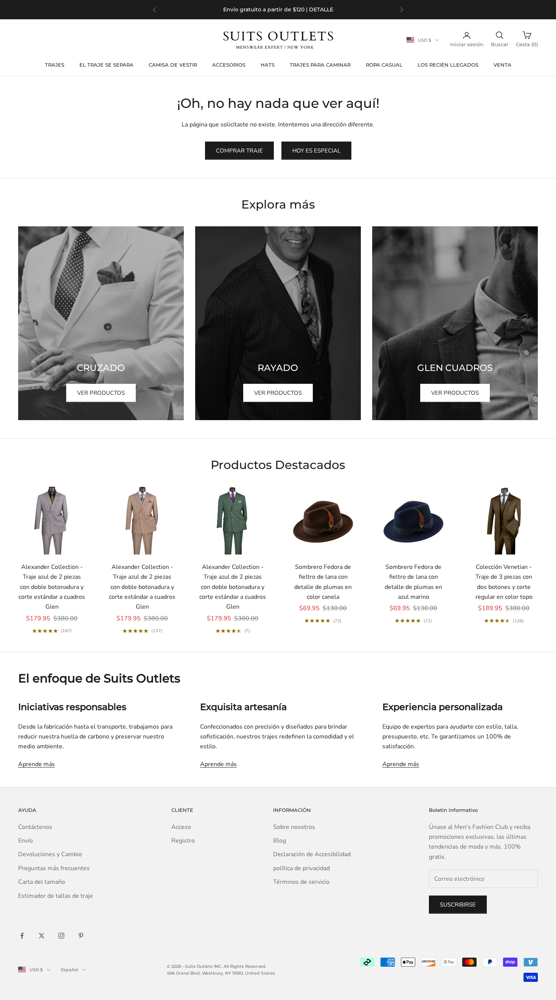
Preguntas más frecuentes (54, 868)
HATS (268, 65)
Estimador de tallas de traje (55, 896)
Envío (25, 840)
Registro (183, 840)
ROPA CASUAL (384, 65)
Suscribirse (458, 904)
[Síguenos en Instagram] (61, 935)
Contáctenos (35, 827)
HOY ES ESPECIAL (316, 150)
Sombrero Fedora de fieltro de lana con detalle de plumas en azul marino (413, 582)
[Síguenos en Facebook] (22, 935)
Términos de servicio (301, 882)
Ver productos (101, 393)
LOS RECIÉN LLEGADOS (448, 65)
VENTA (502, 65)
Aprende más (36, 764)
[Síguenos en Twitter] (41, 935)
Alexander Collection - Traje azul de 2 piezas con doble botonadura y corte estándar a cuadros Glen (52, 587)
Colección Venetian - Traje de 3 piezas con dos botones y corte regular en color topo (504, 582)
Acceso (181, 827)
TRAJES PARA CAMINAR (320, 65)
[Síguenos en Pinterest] (81, 935)
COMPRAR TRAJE (239, 150)
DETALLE (321, 9)
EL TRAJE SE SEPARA (106, 65)
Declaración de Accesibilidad (312, 854)
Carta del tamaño (41, 882)
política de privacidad (301, 868)
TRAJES (54, 65)
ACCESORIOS (228, 65)
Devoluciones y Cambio (50, 854)
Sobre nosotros (294, 827)
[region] (278, 9)
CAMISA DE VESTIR (173, 65)
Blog (279, 840)
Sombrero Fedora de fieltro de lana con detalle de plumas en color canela (323, 582)
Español (69, 969)
